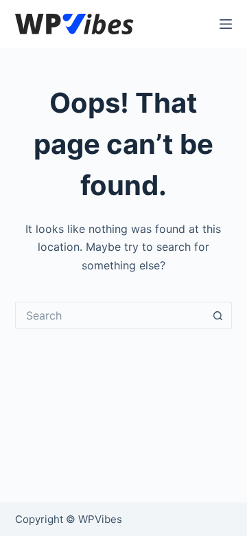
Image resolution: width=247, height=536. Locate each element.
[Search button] (218, 315)
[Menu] (226, 24)
